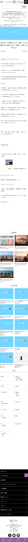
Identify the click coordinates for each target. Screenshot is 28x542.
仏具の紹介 (4, 433)
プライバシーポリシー (7, 514)
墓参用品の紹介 (5, 403)
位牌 (2, 423)
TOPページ (4, 471)
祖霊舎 (2, 376)
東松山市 (17, 395)
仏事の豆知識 (3, 392)
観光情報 (17, 392)
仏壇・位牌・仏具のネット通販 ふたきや (11, 154)
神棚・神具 (17, 409)
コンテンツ (4, 501)
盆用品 (16, 415)
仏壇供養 (17, 376)
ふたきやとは (4, 475)
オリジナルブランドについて (8, 484)
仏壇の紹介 (4, 417)
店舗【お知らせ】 (18, 423)
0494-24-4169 (15, 529)
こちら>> (15, 21)
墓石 (2, 401)
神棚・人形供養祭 (19, 379)
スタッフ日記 (3, 409)
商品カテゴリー (5, 497)
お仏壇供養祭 (18, 378)
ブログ (2, 505)
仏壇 (2, 415)
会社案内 (3, 480)
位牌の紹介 (4, 425)
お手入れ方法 (17, 401)
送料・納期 (4, 493)
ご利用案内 (4, 488)
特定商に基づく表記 (6, 510)
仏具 (2, 431)
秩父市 (17, 393)
